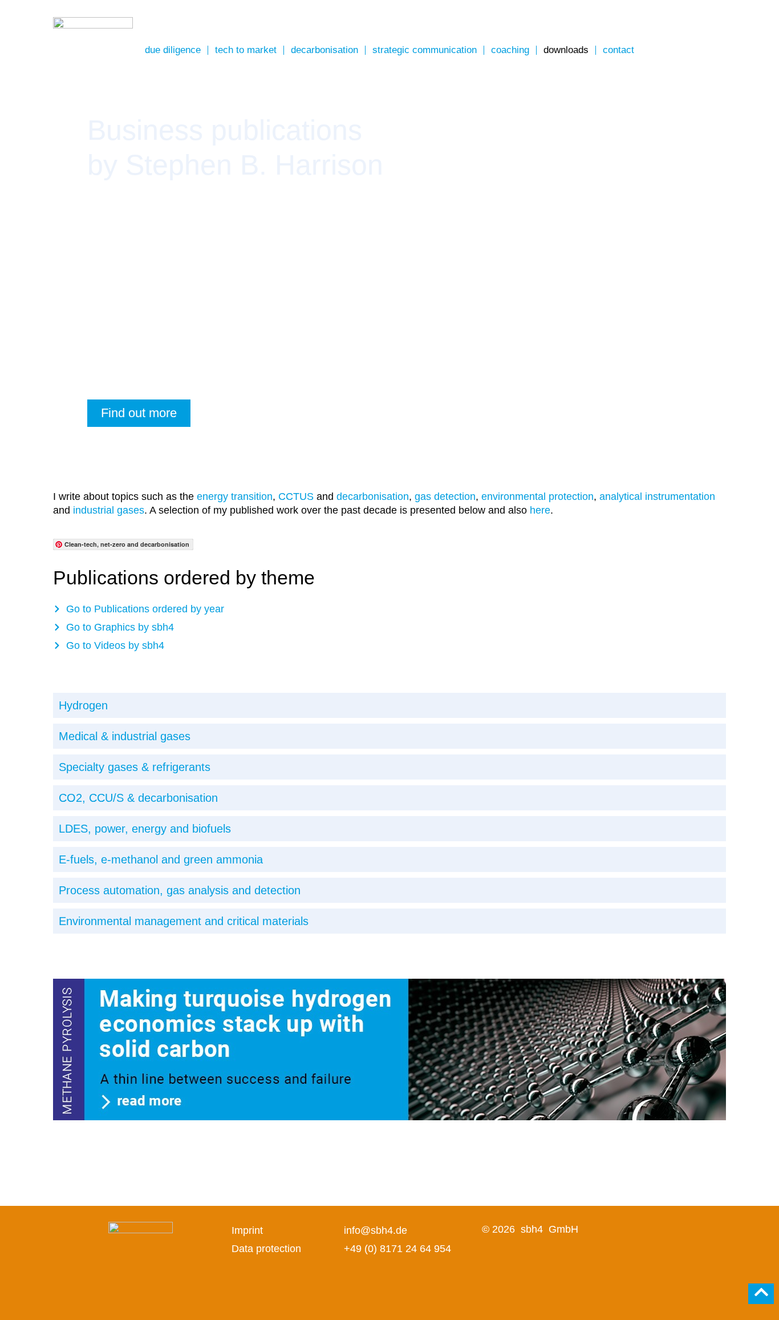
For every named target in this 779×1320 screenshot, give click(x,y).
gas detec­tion (445, 496)
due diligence (173, 50)
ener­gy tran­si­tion (235, 496)
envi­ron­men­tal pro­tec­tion (537, 496)
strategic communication (424, 50)
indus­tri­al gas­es (108, 510)
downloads (566, 50)
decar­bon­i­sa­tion (372, 496)
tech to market (246, 50)
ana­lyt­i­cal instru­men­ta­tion (657, 496)
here (540, 510)
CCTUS (296, 496)
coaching (510, 50)
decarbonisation (324, 50)
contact (618, 50)
